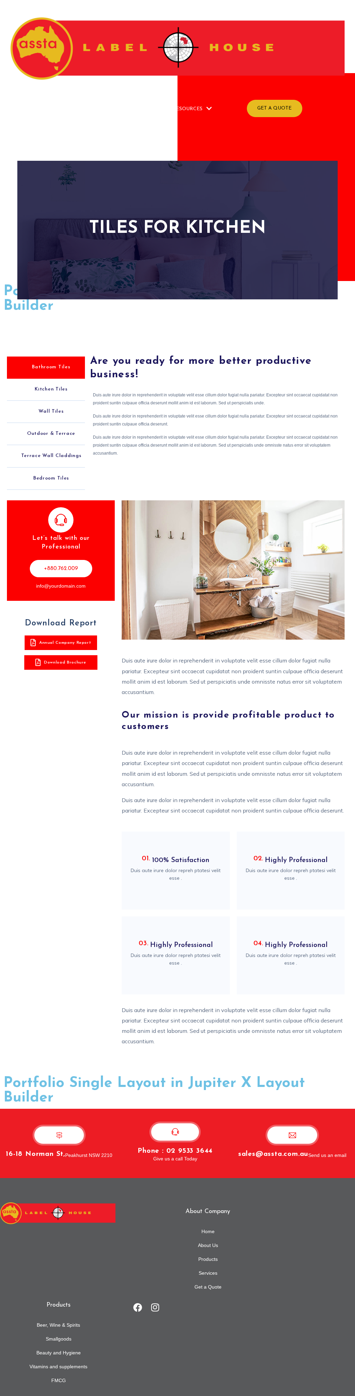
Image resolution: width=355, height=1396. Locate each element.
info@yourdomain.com (61, 586)
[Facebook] (137, 1307)
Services (152, 108)
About (86, 108)
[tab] (46, 368)
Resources (187, 109)
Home (61, 108)
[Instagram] (155, 1307)
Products (117, 108)
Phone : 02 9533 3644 (175, 1151)
